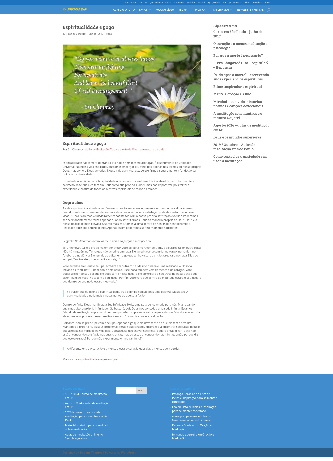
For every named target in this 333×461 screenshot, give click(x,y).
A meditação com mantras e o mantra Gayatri (237, 115)
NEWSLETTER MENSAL (250, 9)
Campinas (179, 3)
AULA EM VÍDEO (165, 9)
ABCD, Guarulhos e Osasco (158, 3)
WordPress (128, 452)
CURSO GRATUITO (124, 9)
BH (224, 3)
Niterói (201, 3)
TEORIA (182, 9)
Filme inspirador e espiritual (237, 86)
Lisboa (247, 3)
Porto (267, 3)
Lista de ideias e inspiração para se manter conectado (194, 398)
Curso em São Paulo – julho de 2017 (237, 33)
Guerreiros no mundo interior (191, 420)
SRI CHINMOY (221, 9)
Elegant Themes (90, 452)
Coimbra (257, 3)
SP (140, 3)
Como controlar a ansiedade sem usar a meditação (240, 158)
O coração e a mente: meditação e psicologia (240, 45)
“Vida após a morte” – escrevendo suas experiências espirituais (241, 76)
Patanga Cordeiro (76, 33)
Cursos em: (130, 3)
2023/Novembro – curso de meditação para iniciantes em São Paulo (86, 416)
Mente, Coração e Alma (232, 93)
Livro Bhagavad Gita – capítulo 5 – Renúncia (240, 64)
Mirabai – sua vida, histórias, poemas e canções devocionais (238, 103)
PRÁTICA (200, 9)
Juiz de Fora (235, 3)
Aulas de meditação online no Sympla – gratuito (84, 436)
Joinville (216, 3)
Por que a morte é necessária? (238, 55)
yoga (109, 33)
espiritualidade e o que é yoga (97, 359)
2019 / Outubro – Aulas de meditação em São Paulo (234, 146)
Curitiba (191, 3)
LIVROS (143, 9)
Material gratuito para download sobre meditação (86, 427)
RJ (209, 3)
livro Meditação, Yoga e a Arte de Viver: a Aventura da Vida (126, 149)
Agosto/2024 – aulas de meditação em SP (241, 127)
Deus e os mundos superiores (237, 137)
